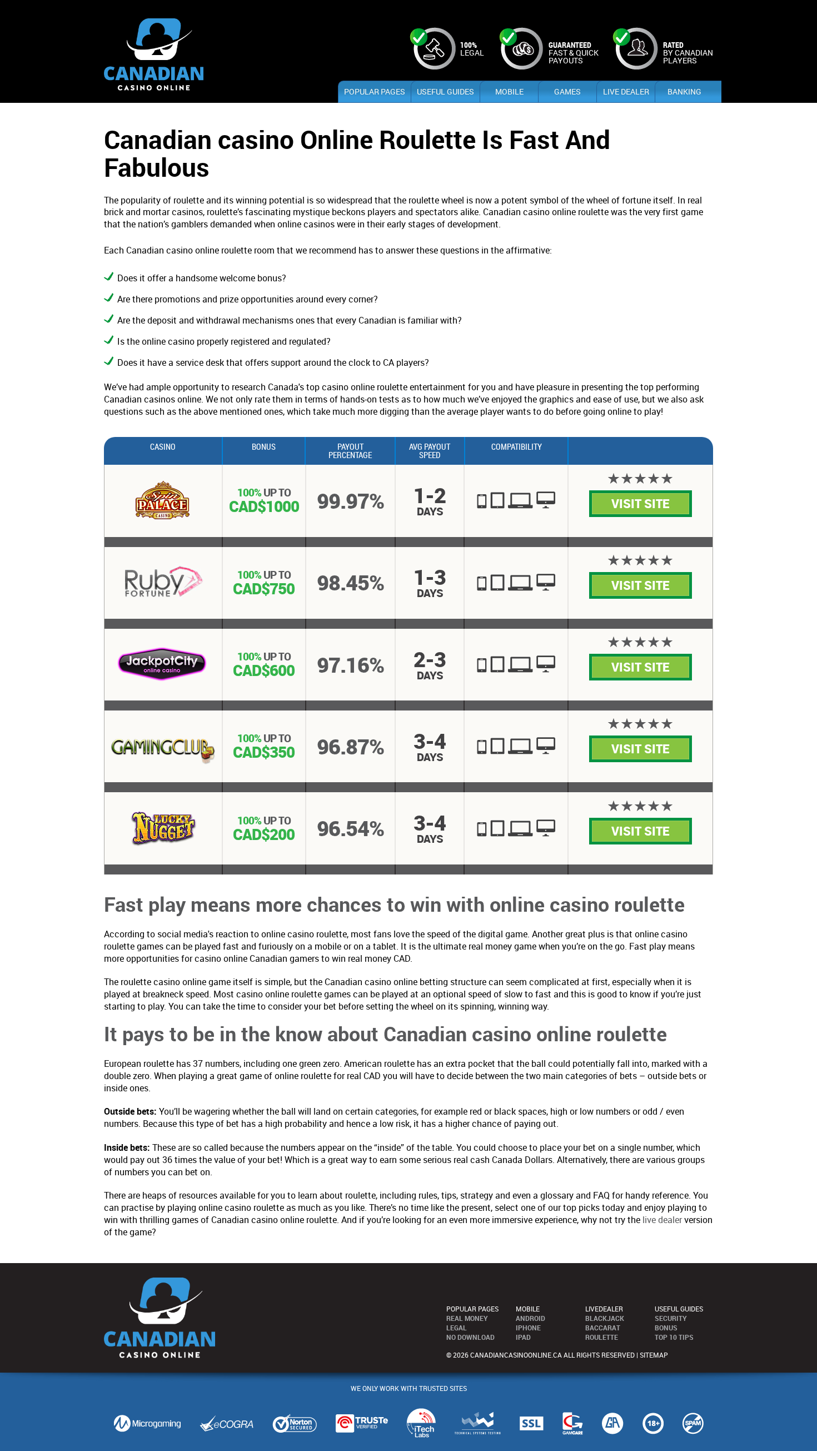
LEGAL (456, 1327)
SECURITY (671, 1318)
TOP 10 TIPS (674, 1337)
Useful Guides (445, 91)
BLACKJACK (604, 1318)
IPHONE (528, 1327)
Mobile (509, 91)
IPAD (523, 1337)
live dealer (662, 1220)
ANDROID (530, 1318)
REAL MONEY (467, 1318)
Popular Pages (374, 91)
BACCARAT (602, 1327)
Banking (684, 91)
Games (567, 91)
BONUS (666, 1327)
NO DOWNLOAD (470, 1337)
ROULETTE (601, 1337)
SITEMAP (654, 1354)
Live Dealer (626, 91)
